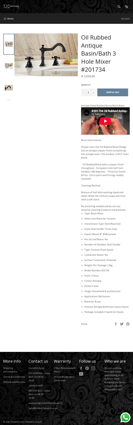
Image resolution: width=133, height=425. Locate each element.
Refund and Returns (14, 382)
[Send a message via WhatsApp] (125, 417)
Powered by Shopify (33, 421)
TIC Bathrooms (17, 421)
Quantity (86, 85)
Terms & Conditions (14, 376)
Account (125, 18)
